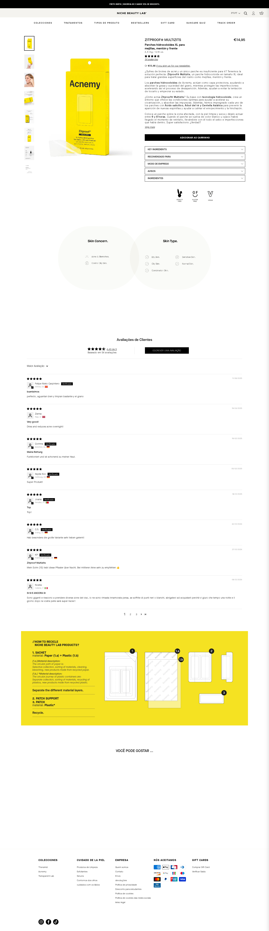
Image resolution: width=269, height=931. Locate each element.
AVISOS (152, 171)
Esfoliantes (82, 871)
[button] (152, 56)
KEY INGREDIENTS (157, 149)
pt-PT (234, 13)
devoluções (121, 880)
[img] (34, 378)
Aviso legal (120, 902)
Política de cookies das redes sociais (133, 897)
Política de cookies (124, 893)
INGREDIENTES (155, 178)
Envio (118, 875)
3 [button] (136, 614)
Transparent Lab (46, 875)
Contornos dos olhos (87, 880)
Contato (119, 871)
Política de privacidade (126, 884)
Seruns (80, 875)
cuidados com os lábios (88, 884)
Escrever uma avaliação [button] (167, 350)
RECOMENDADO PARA (159, 156)
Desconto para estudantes (128, 889)
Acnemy (42, 871)
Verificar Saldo (199, 871)
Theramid (43, 867)
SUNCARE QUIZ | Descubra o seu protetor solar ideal (134, 4)
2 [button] (130, 614)
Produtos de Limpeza (87, 867)
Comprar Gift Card (201, 867)
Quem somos (121, 867)
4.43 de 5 (112, 349)
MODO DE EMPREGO (158, 163)
